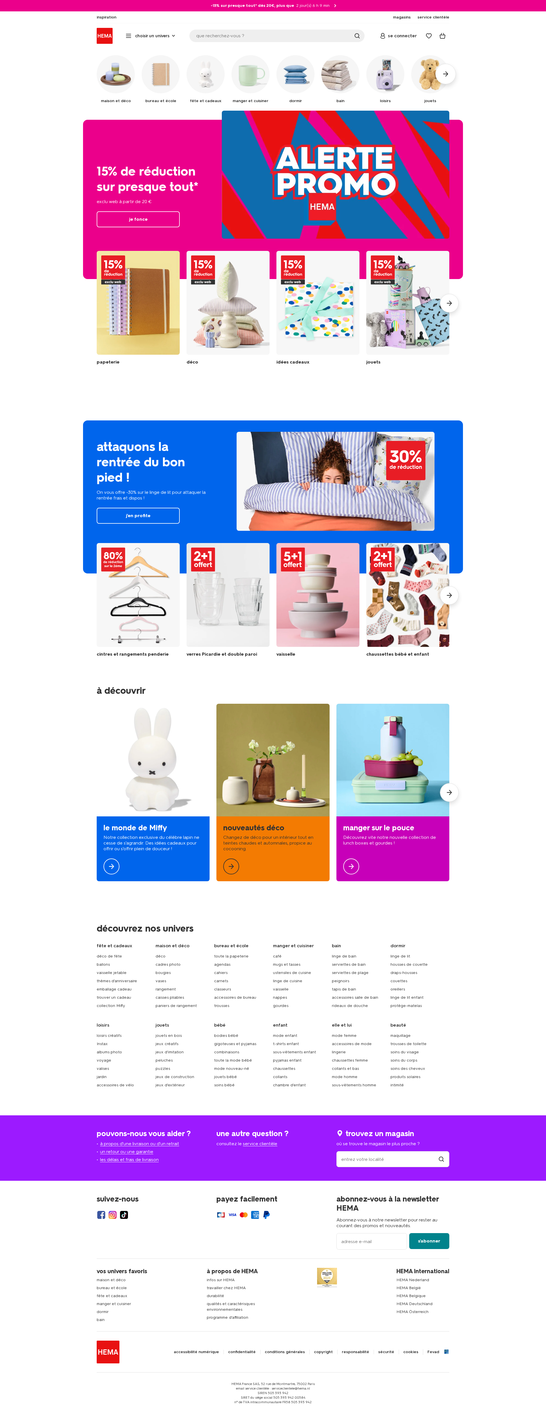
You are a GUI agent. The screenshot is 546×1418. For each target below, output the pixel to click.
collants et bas (345, 1068)
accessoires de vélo (115, 1085)
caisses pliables (170, 997)
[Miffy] (153, 792)
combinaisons (226, 1052)
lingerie (339, 1052)
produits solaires (405, 1076)
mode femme (344, 1035)
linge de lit (400, 956)
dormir (103, 1311)
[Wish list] (429, 36)
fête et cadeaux (112, 1295)
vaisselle (281, 989)
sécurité (386, 1352)
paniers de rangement (176, 1005)
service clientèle (260, 1143)
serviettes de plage (350, 972)
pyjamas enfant (287, 1060)
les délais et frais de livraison (129, 1159)
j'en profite (273, 496)
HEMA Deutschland (414, 1303)
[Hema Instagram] (113, 1215)
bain (101, 1319)
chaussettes (284, 1068)
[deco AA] (228, 308)
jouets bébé (225, 1076)
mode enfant (285, 1035)
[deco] (272, 792)
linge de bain (344, 956)
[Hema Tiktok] (124, 1215)
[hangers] (138, 600)
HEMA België (408, 1287)
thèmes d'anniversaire (117, 981)
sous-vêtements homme (354, 1085)
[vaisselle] (317, 600)
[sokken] (407, 600)
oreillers (397, 989)
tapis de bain (344, 989)
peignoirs (340, 981)
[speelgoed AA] (407, 308)
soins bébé (224, 1085)
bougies (163, 972)
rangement (166, 989)
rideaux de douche (350, 1005)
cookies (410, 1352)
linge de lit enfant (406, 997)
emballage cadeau (114, 989)
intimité (397, 1085)
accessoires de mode (352, 1043)
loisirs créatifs (109, 1035)
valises (103, 1068)
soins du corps (403, 1060)
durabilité (215, 1295)
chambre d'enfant (289, 1085)
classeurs (222, 989)
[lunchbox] (392, 792)
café (277, 956)
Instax (102, 1043)
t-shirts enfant (286, 1043)
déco (161, 956)
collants (280, 1076)
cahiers (221, 972)
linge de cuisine (287, 981)
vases (161, 981)
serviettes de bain (349, 964)
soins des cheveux (407, 1068)
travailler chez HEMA (226, 1287)
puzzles (163, 1068)
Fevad (433, 1352)
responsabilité (355, 1352)
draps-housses (403, 972)
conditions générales (285, 1352)
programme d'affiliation (227, 1317)
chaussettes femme (350, 1060)
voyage (104, 1060)
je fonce (273, 199)
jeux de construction (175, 1076)
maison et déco (111, 1279)
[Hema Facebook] (101, 1215)
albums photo (109, 1052)
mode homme (344, 1076)
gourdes (280, 1005)
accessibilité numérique (196, 1352)
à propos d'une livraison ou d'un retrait (139, 1143)
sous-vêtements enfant (294, 1052)
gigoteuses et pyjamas (235, 1043)
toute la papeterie (231, 956)
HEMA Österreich (412, 1311)
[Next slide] (449, 303)
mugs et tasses (286, 964)
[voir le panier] (442, 36)
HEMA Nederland (412, 1279)
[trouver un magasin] (441, 1159)
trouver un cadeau (114, 997)
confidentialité (242, 1352)
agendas (222, 964)
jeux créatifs (167, 1043)
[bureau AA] (138, 308)
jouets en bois (169, 1035)
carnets (221, 981)
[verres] (228, 600)
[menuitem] (106, 17)
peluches (164, 1060)
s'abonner (429, 1241)
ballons (103, 964)
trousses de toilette (408, 1043)
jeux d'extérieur (170, 1085)
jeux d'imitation (170, 1052)
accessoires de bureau (235, 997)
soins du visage (404, 1052)
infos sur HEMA (221, 1279)
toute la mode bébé (233, 1060)
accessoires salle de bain (355, 997)
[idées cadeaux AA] (317, 308)
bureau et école (112, 1287)
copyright (323, 1352)
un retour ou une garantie (126, 1151)
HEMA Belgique (411, 1295)
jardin (102, 1076)
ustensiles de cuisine (292, 972)
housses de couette (409, 964)
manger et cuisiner (114, 1303)
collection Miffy (111, 1005)
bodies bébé (226, 1035)
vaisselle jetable (112, 972)
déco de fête (109, 956)
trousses (221, 1005)
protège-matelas (406, 1005)
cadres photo (168, 964)
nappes (280, 997)
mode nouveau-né (231, 1068)
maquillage (400, 1035)
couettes (398, 981)
